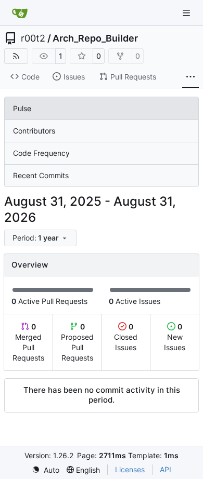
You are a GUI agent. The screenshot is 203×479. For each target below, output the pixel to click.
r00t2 (33, 38)
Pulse (22, 108)
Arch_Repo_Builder (95, 38)
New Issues (174, 337)
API (165, 469)
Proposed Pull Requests (77, 342)
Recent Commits (41, 175)
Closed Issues (125, 337)
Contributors (34, 130)
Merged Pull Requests (28, 342)
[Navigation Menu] (187, 12)
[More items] (190, 77)
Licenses (130, 469)
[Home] (19, 13)
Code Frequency (41, 153)
